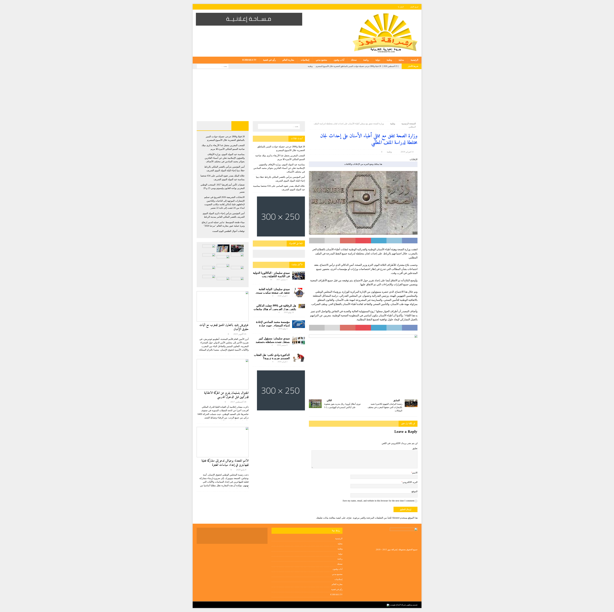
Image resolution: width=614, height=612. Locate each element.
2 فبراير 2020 (282, 362)
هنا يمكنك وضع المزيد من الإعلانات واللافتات (363, 164)
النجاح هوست (395, 605)
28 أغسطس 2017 (238, 402)
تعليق (414, 448)
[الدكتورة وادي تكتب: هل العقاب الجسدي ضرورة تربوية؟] (298, 357)
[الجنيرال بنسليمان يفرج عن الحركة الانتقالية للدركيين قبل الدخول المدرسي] (223, 374)
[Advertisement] (307, 97)
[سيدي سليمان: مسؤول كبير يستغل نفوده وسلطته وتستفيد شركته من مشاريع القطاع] (298, 340)
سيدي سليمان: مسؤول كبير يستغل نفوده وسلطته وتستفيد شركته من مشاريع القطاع (273, 342)
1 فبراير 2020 (282, 296)
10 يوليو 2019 (289, 312)
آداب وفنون (339, 60)
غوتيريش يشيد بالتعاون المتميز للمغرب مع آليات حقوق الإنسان (224, 327)
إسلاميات (305, 60)
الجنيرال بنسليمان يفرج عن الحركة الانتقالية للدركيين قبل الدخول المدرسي (226, 395)
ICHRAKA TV (249, 60)
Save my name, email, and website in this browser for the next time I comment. (378, 501)
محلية (401, 60)
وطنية (389, 60)
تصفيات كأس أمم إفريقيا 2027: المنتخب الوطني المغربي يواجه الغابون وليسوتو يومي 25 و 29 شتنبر (223, 188)
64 (271, 279)
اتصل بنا (401, 7)
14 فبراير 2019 (407, 152)
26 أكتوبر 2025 (239, 334)
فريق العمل (414, 7)
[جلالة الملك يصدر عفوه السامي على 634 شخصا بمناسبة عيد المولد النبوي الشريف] (223, 259)
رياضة (366, 60)
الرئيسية (414, 60)
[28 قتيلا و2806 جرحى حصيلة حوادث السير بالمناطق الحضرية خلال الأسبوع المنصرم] (237, 248)
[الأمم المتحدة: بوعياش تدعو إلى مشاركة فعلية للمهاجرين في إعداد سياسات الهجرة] (223, 442)
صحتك (354, 60)
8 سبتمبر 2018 (282, 345)
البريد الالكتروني (409, 482)
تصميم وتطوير (411, 605)
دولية (377, 60)
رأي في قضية (269, 60)
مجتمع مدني (321, 60)
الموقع (414, 491)
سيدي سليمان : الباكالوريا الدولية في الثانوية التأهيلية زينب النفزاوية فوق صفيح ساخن (271, 276)
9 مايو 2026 (241, 469)
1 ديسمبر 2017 (281, 279)
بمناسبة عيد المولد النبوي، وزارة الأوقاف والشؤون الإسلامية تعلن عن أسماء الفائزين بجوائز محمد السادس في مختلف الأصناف (279, 168)
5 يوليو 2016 (282, 329)
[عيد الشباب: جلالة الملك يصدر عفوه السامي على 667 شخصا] (208, 279)
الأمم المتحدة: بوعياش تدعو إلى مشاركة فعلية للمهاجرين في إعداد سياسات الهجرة (225, 463)
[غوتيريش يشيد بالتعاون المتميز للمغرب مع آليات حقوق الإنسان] (223, 306)
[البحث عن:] (213, 66)
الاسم (414, 473)
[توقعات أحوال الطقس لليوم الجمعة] (223, 280)
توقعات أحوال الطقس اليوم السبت (228, 231)
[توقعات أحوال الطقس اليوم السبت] (237, 280)
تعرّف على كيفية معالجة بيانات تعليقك (334, 518)
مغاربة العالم (288, 60)
